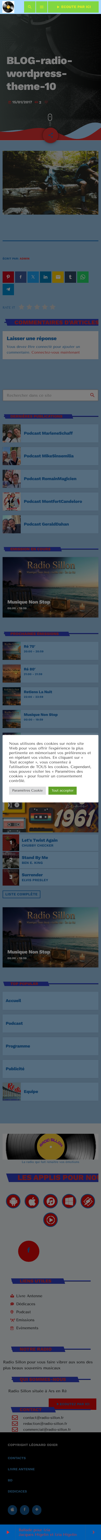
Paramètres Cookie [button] (27, 791)
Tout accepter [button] (63, 791)
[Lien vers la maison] (8, 7)
